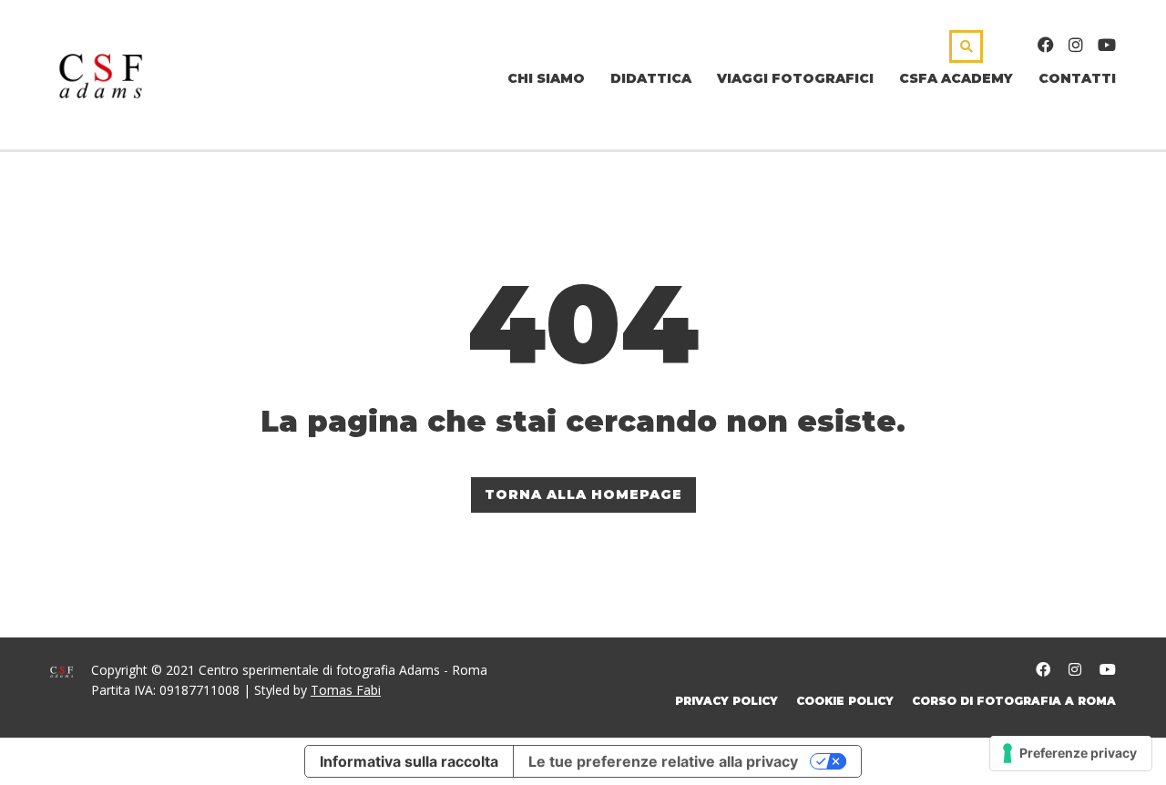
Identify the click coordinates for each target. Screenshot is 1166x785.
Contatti (1077, 78)
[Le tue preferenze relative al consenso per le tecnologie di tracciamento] (1070, 753)
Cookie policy (845, 701)
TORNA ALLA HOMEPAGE (583, 494)
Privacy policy (726, 701)
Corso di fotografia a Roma (1014, 701)
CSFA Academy (956, 78)
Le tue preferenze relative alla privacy (663, 761)
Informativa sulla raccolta (409, 761)
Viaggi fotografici (795, 78)
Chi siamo (546, 78)
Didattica (650, 78)
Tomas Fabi (346, 689)
